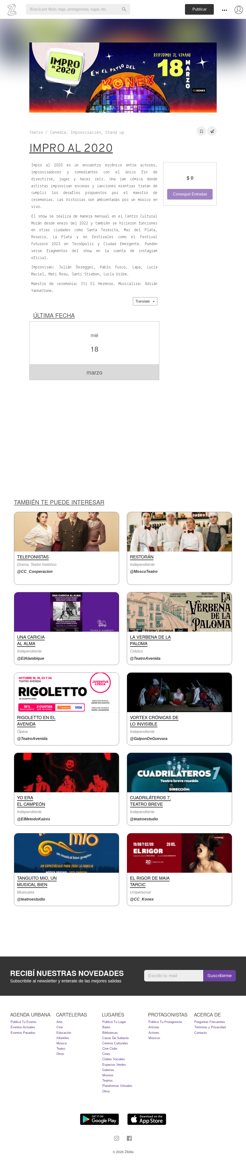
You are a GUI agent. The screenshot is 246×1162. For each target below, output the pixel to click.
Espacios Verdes (114, 1064)
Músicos (154, 1038)
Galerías (108, 1070)
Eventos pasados (23, 1033)
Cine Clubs (109, 1048)
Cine (59, 1027)
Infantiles (62, 1038)
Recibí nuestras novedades (67, 973)
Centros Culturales (115, 1043)
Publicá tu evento (23, 1022)
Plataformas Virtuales (117, 1086)
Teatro (60, 1048)
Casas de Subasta (115, 1038)
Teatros (107, 1080)
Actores (153, 1033)
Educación (63, 1033)
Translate (144, 301)
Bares (106, 1027)
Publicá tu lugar (114, 1022)
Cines (106, 1054)
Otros (60, 1054)
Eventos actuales (23, 1027)
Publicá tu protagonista (165, 1022)
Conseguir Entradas (190, 194)
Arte (59, 1022)
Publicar (199, 9)
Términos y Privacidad (210, 1027)
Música (61, 1043)
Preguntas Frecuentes (209, 1022)
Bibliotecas (110, 1033)
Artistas (153, 1027)
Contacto (200, 1033)
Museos (107, 1075)
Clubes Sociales (113, 1059)
